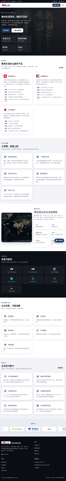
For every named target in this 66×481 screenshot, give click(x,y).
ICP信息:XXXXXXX (39, 462)
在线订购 (36, 453)
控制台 (3, 468)
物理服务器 (37, 448)
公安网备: (36, 468)
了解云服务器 (17, 30)
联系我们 (60, 368)
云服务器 (36, 445)
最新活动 (36, 451)
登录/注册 (56, 5)
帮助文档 (55, 1)
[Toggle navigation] (63, 5)
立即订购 (6, 30)
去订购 (61, 67)
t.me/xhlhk (6, 454)
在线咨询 (62, 1)
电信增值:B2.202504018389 (42, 465)
